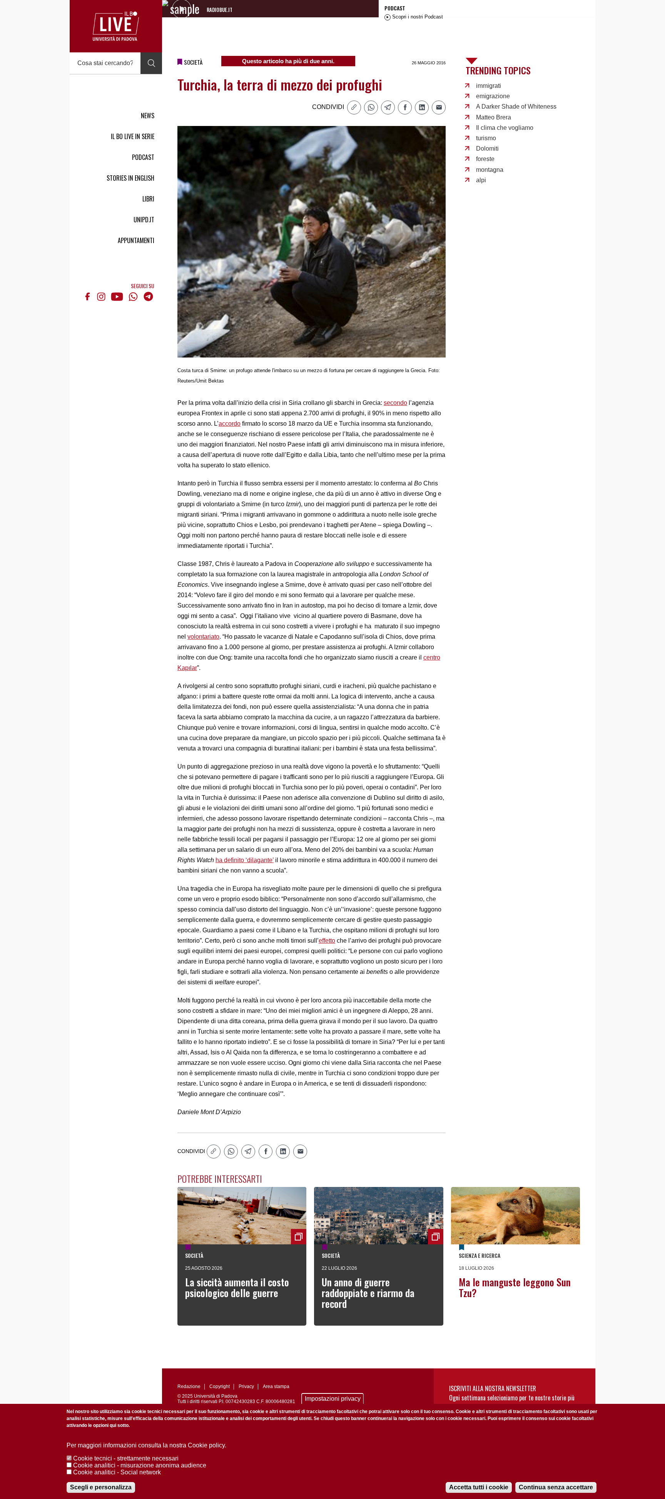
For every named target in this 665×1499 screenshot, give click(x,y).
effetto (327, 940)
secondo (395, 403)
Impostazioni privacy (333, 1398)
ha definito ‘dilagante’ (245, 860)
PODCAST (143, 157)
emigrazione (493, 96)
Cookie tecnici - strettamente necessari (126, 1458)
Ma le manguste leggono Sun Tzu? (515, 1287)
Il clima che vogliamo (504, 127)
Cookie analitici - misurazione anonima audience (139, 1465)
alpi (481, 180)
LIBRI (148, 198)
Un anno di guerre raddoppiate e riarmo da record (368, 1292)
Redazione (189, 1386)
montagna (489, 169)
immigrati (488, 85)
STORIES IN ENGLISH (130, 178)
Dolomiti (487, 148)
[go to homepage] (116, 26)
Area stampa (276, 1386)
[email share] (439, 107)
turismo (486, 138)
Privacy (246, 1386)
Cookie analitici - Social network (117, 1472)
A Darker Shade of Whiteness (516, 106)
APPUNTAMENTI (136, 240)
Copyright (219, 1386)
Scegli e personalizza (101, 1487)
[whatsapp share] (371, 107)
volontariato (203, 636)
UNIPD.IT (144, 219)
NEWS (147, 115)
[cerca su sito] (151, 63)
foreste (485, 159)
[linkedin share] (422, 107)
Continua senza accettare (556, 1487)
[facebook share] (405, 107)
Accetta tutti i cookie (478, 1487)
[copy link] (354, 107)
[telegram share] (388, 107)
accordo (230, 423)
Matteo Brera (493, 117)
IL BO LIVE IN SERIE (132, 136)
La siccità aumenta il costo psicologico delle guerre (237, 1287)
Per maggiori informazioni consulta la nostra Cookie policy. (146, 1445)
